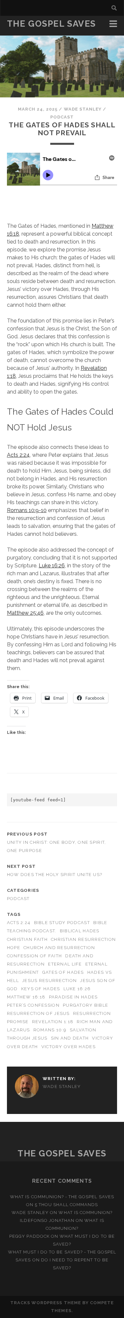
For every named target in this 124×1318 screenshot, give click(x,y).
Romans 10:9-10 (27, 510)
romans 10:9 (49, 1029)
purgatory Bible (85, 1005)
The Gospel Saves (51, 24)
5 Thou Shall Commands (66, 1204)
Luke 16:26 (52, 565)
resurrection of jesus (38, 1013)
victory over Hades (68, 1046)
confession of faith (34, 955)
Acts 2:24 (18, 455)
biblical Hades (80, 930)
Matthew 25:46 (25, 613)
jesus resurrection (49, 980)
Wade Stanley (83, 109)
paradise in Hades (73, 997)
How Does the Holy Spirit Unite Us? (55, 874)
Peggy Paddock (29, 1236)
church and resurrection (59, 947)
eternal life (65, 964)
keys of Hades (40, 988)
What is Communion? (85, 1212)
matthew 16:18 (26, 997)
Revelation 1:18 (52, 1021)
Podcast (62, 117)
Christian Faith (27, 939)
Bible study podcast (62, 922)
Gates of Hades (63, 972)
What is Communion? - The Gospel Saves (62, 1196)
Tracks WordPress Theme (45, 1302)
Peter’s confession (33, 1005)
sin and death (70, 1038)
